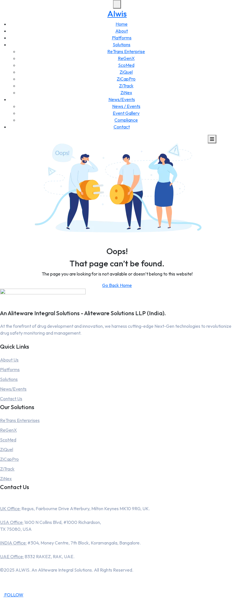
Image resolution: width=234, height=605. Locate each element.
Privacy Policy (117, 583)
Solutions (121, 44)
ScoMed (126, 65)
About (121, 31)
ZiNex (126, 92)
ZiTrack (126, 86)
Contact (122, 127)
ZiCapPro (126, 79)
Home (122, 24)
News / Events (126, 106)
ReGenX (126, 58)
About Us (9, 360)
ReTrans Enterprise (126, 51)
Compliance (126, 120)
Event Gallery (126, 113)
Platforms (122, 38)
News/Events (121, 99)
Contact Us (11, 398)
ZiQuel (126, 72)
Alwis (117, 13)
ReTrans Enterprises (20, 420)
